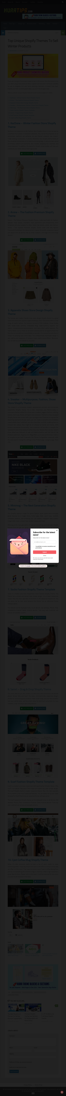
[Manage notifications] (62, 1092)
